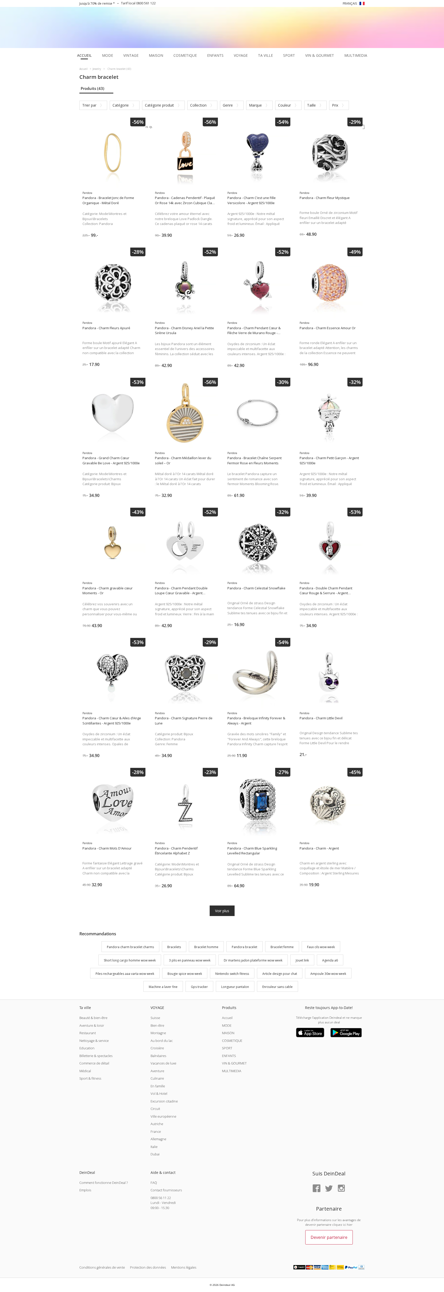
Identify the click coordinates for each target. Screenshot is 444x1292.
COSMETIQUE (232, 1040)
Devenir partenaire (329, 1237)
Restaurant (87, 1033)
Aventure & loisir (91, 1025)
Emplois (85, 1190)
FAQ (154, 1182)
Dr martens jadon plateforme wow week (253, 960)
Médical (85, 1071)
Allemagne (158, 1139)
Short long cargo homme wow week (130, 960)
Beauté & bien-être (93, 1017)
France (156, 1131)
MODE (227, 1025)
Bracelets (174, 947)
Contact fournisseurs (166, 1190)
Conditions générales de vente (102, 1267)
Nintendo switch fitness (232, 974)
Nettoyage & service (94, 1040)
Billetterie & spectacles (96, 1055)
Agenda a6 (330, 960)
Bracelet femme (282, 947)
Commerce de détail (94, 1063)
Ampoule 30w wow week (328, 974)
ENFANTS (229, 1055)
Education (87, 1048)
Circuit (155, 1108)
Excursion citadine (164, 1101)
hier (350, 1224)
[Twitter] (329, 1189)
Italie (154, 1146)
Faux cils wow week (321, 947)
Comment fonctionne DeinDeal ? (103, 1182)
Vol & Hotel (159, 1093)
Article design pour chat (279, 974)
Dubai (155, 1154)
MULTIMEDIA (231, 1071)
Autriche (157, 1123)
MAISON (228, 1033)
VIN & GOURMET (234, 1063)
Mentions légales (183, 1267)
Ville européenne (163, 1116)
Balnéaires (158, 1055)
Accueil (227, 1017)
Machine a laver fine (163, 987)
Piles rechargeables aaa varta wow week (125, 974)
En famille (158, 1086)
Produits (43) (92, 88)
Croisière (157, 1048)
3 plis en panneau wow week (189, 960)
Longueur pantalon (235, 987)
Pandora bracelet (244, 947)
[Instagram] (341, 1189)
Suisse (155, 1017)
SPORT (227, 1048)
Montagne (158, 1033)
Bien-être (157, 1025)
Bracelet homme (206, 947)
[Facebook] (316, 1189)
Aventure (157, 1071)
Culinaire (157, 1078)
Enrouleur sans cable (277, 987)
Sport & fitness (90, 1078)
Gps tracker (199, 987)
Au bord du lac (162, 1040)
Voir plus (222, 910)
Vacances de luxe (163, 1063)
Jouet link (302, 960)
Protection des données (148, 1267)
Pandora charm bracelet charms (130, 947)
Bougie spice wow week (185, 974)
